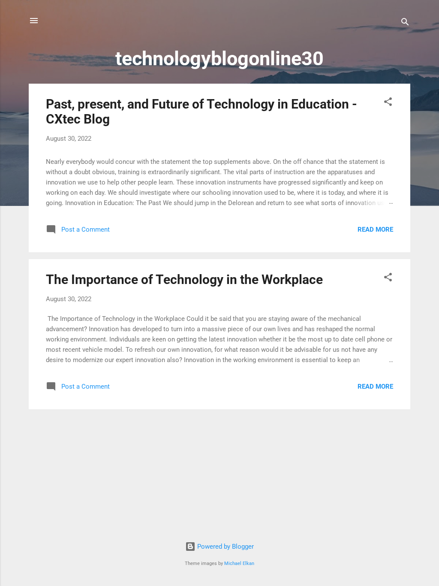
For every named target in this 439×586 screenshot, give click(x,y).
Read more (375, 229)
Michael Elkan (239, 563)
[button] (388, 103)
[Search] (405, 23)
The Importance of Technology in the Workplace (184, 279)
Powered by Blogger (224, 546)
